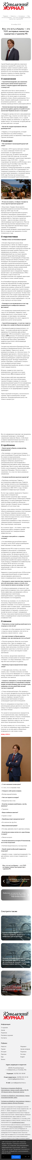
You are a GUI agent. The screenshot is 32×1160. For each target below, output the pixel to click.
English (22, 1057)
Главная (5, 16)
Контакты (4, 1038)
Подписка (4, 1032)
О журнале (4, 1027)
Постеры (23, 1054)
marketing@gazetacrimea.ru (16, 1079)
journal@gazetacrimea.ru (18, 1082)
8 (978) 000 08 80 (19, 1073)
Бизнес (3, 1059)
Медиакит (23, 1046)
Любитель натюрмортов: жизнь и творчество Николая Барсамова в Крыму (14, 894)
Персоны (3, 1054)
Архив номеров (25, 1049)
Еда (2, 1057)
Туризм (3, 1049)
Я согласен (16, 1157)
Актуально (21, 16)
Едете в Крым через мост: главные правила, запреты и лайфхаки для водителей (13, 934)
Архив (3, 1030)
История (3, 1051)
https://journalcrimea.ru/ (15, 1126)
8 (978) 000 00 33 (22, 1077)
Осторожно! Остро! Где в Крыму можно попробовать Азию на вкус (18, 881)
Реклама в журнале (7, 1035)
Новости (13, 16)
